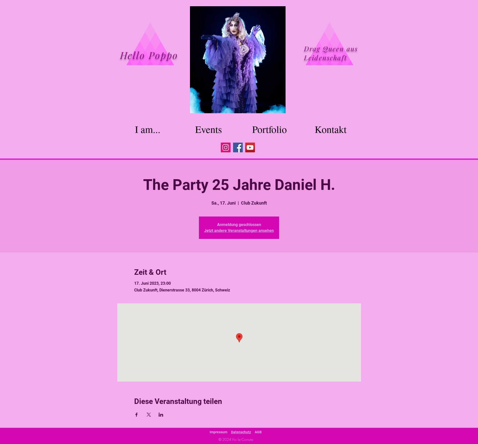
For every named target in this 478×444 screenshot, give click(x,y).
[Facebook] (238, 147)
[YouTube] (250, 147)
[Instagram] (226, 147)
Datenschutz (241, 432)
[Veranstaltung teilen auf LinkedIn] (161, 415)
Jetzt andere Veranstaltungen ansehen (239, 230)
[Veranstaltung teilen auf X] (148, 415)
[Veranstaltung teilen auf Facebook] (136, 415)
